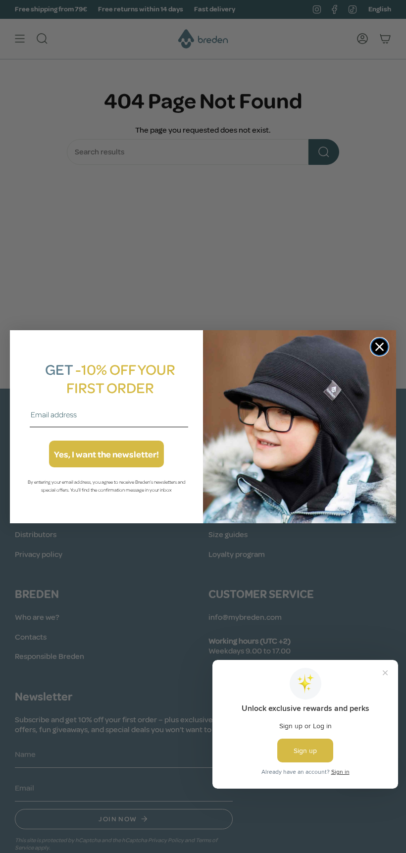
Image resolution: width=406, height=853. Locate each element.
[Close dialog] (379, 346)
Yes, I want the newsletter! (106, 454)
